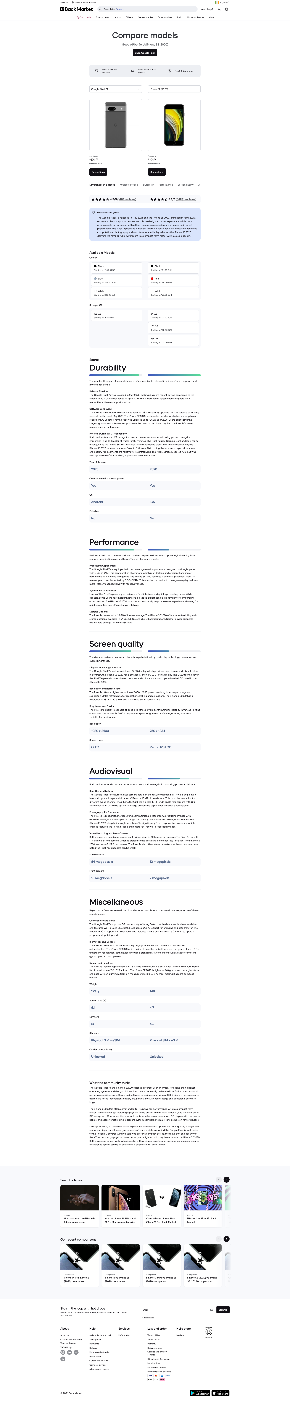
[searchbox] (149, 9)
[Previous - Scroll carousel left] (219, 1180)
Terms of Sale (153, 1339)
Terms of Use (153, 1335)
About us (64, 1335)
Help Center (95, 1356)
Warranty (151, 1343)
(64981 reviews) (186, 199)
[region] (145, 1206)
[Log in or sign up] (219, 9)
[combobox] (115, 89)
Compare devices (97, 1364)
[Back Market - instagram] (62, 1352)
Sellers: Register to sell (100, 1335)
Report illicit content (157, 1367)
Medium (180, 1335)
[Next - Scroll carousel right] (227, 1180)
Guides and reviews (98, 1360)
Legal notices (153, 1363)
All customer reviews (99, 1369)
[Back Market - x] (62, 1359)
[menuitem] (102, 17)
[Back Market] (76, 9)
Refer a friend (124, 1335)
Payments (94, 1343)
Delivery (93, 1348)
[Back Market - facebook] (76, 1352)
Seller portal (95, 1339)
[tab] (102, 184)
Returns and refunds (99, 1352)
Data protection (154, 1348)
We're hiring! (66, 1347)
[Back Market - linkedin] (69, 1352)
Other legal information (158, 1359)
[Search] (100, 9)
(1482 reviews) (126, 199)
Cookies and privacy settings (157, 1353)
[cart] (227, 9)
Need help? (207, 9)
